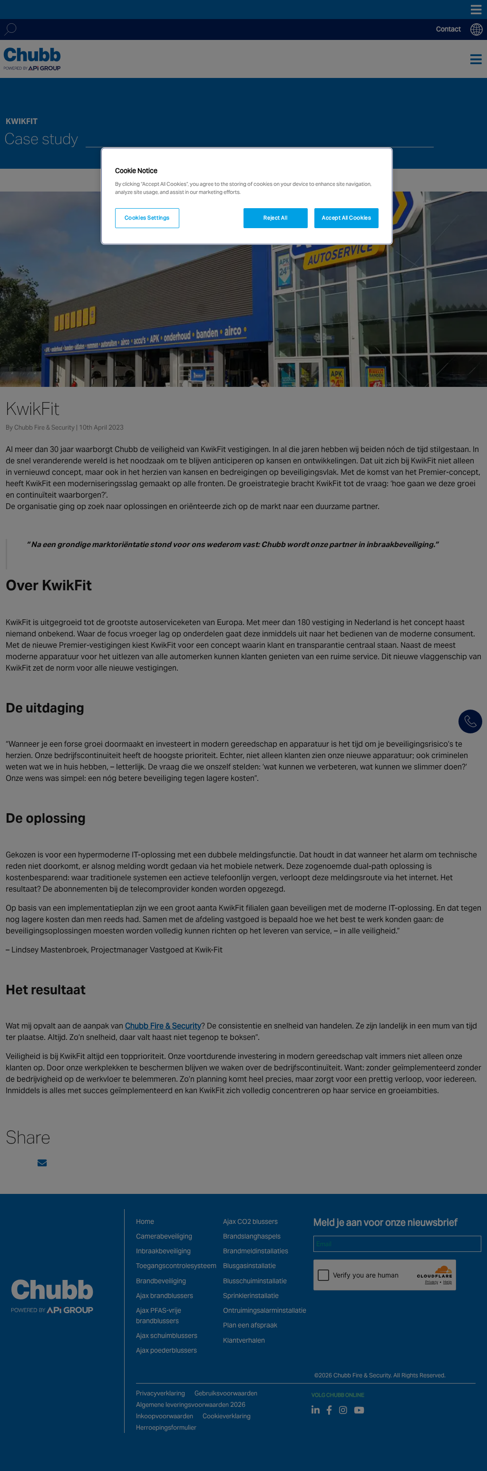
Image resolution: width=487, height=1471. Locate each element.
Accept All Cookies (346, 217)
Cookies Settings (147, 217)
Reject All (275, 217)
